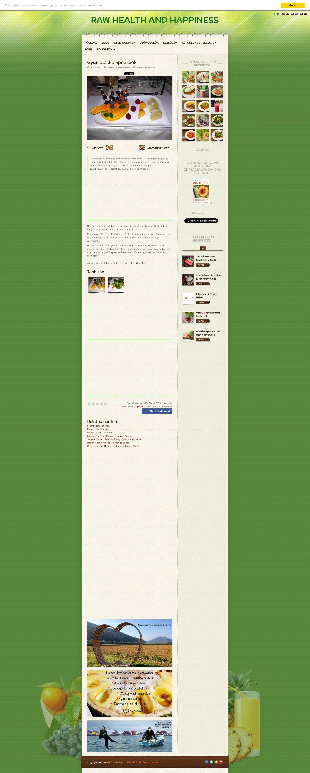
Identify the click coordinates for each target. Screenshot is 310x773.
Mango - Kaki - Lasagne (99, 432)
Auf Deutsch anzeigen (149, 762)
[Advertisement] (129, 197)
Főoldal (91, 42)
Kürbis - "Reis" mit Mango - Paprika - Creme (109, 436)
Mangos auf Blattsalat (98, 429)
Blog (105, 42)
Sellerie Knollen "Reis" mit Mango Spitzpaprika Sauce (114, 439)
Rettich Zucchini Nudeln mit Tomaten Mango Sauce (113, 446)
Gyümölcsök (149, 42)
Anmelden (124, 406)
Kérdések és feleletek (199, 42)
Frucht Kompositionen (98, 425)
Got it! (293, 5)
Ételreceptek (124, 42)
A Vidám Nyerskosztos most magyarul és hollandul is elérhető (208, 335)
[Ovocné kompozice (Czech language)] (301, 14)
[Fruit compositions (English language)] (287, 14)
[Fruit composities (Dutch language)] (292, 14)
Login (276, 14)
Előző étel (96, 147)
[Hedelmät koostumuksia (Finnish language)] (296, 14)
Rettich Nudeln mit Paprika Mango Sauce (108, 442)
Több (88, 49)
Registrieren (139, 406)
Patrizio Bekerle (114, 762)
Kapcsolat (132, 762)
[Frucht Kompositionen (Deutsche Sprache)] (283, 14)
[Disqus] (129, 492)
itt (137, 263)
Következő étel (158, 147)
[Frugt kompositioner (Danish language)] (305, 14)
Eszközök (170, 42)
